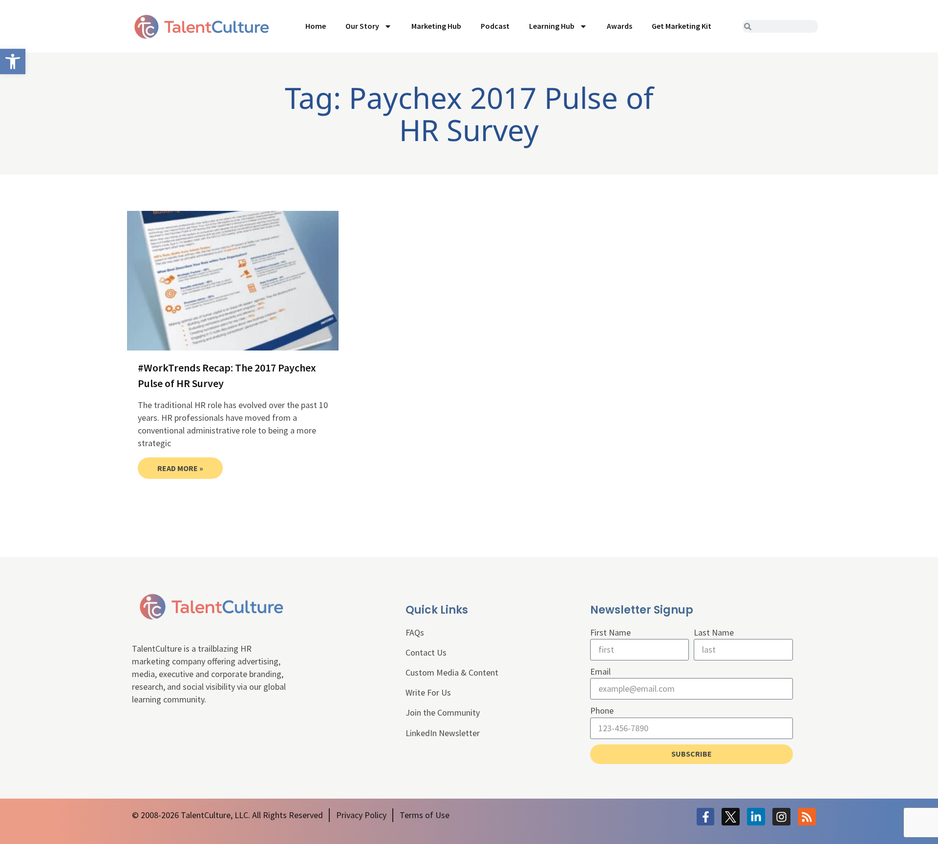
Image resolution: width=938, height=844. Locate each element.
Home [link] (315, 26)
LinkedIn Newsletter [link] (442, 733)
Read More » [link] (180, 468)
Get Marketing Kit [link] (681, 26)
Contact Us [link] (426, 652)
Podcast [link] (495, 26)
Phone (602, 710)
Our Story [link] (362, 26)
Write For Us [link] (428, 692)
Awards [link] (619, 26)
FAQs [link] (414, 632)
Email (600, 671)
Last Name (714, 632)
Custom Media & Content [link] (451, 672)
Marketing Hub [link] (436, 26)
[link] (12, 61)
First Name (610, 632)
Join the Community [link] (442, 712)
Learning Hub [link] (552, 26)
